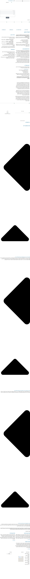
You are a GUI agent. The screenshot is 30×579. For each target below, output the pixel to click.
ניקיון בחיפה (21, 563)
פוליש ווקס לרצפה (27, 533)
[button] (22, 1)
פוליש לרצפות (26, 69)
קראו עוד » (28, 539)
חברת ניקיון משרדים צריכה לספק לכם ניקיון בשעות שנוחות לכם (22, 390)
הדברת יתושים (27, 541)
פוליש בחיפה (21, 573)
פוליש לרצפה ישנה (20, 575)
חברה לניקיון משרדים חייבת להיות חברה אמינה (24, 523)
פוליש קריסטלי (21, 577)
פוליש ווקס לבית (12, 533)
